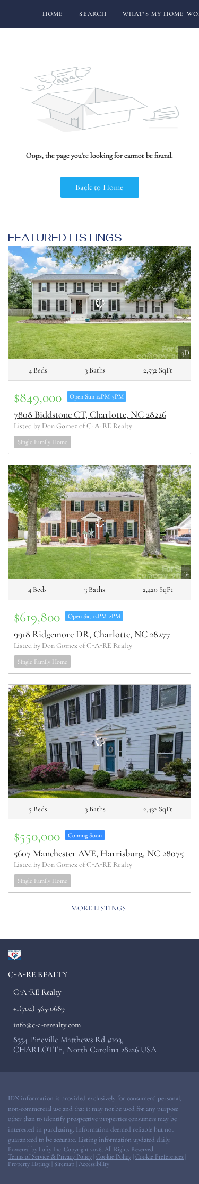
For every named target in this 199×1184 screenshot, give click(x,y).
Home (52, 13)
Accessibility (94, 1164)
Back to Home (99, 187)
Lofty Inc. (50, 1149)
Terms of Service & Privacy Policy (50, 1156)
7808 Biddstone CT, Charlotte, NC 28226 (90, 414)
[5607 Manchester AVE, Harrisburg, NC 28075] (99, 741)
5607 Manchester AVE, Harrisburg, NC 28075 (99, 853)
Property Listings (29, 1164)
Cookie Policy (113, 1156)
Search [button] (93, 13)
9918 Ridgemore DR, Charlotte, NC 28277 (92, 634)
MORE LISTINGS (98, 907)
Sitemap (64, 1164)
